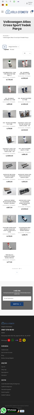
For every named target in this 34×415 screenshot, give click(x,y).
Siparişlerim (4, 372)
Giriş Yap (29, 3)
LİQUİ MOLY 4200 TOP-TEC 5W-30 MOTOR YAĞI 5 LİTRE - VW (9, 150)
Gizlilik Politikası (5, 395)
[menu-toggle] (2, 12)
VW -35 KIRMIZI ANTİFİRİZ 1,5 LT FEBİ (9, 99)
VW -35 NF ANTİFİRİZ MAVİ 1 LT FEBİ (24, 149)
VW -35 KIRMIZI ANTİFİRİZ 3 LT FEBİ (24, 73)
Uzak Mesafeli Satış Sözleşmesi (10, 384)
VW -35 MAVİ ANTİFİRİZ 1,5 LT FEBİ (9, 123)
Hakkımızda (4, 350)
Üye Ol (31, 3)
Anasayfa (6, 36)
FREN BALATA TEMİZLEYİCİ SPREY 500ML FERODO (9, 256)
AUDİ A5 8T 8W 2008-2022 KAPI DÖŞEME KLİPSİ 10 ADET (9, 176)
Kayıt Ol (16, 304)
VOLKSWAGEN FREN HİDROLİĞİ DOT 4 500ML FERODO (24, 229)
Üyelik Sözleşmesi (6, 386)
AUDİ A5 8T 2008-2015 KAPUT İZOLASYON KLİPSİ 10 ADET (24, 176)
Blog (2, 355)
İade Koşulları (5, 392)
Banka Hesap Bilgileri (7, 358)
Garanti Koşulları (6, 389)
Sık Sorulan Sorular (6, 352)
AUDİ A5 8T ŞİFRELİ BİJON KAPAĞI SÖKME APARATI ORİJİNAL (9, 201)
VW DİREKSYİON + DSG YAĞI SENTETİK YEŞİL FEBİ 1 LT (9, 74)
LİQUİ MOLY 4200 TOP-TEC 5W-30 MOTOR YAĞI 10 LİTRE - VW (24, 124)
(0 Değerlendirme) (13, 77)
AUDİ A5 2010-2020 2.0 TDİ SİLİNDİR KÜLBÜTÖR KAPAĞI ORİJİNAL (24, 202)
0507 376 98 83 (7, 330)
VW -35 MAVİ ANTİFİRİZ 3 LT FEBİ (24, 99)
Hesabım (4, 375)
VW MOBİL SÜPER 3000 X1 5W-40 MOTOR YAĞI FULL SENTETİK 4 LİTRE (9, 230)
